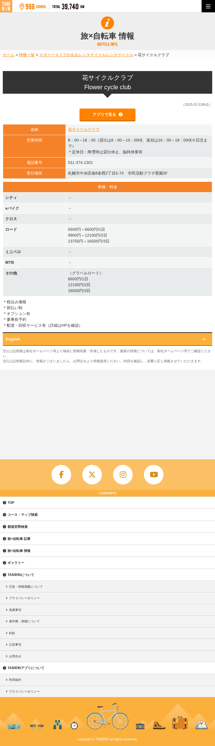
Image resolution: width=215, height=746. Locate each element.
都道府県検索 (18, 527)
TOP (11, 503)
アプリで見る (105, 114)
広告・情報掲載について (26, 586)
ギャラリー (16, 563)
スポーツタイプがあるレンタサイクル (72, 55)
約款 (12, 633)
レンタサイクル (119, 55)
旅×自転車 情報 (19, 551)
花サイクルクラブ (83, 129)
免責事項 (15, 609)
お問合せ (15, 656)
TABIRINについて (21, 575)
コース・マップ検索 (23, 515)
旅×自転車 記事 (19, 539)
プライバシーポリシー (24, 598)
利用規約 (15, 679)
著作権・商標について (24, 621)
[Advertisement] (107, 412)
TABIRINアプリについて (26, 668)
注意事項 (15, 644)
